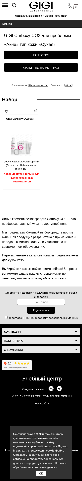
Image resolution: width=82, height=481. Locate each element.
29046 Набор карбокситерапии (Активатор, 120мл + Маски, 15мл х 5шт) (21, 165)
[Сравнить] (36, 111)
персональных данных (63, 318)
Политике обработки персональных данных (40, 465)
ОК (41, 473)
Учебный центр (42, 378)
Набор (9, 99)
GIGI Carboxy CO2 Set (19, 118)
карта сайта (42, 403)
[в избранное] (6, 112)
